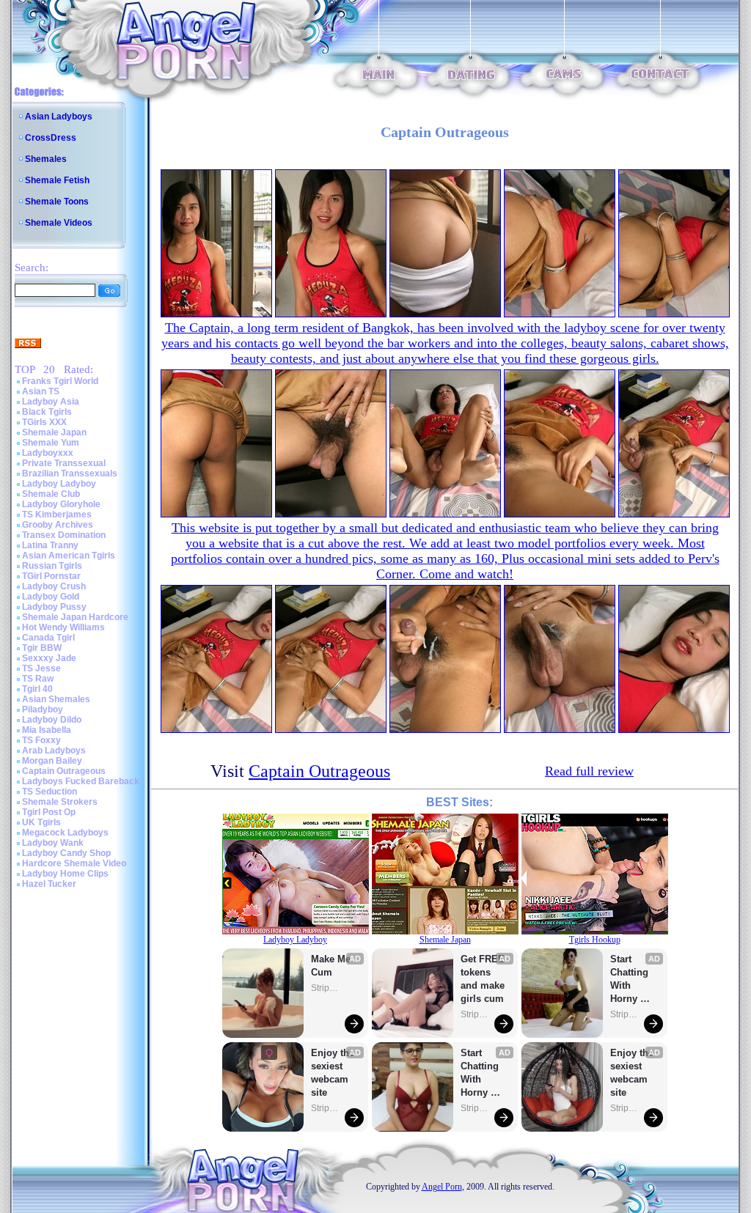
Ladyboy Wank (53, 843)
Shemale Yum (50, 443)
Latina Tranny (50, 545)
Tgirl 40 (37, 689)
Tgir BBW (42, 648)
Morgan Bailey (52, 761)
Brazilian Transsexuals (69, 473)
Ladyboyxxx (47, 453)
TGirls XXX (44, 422)
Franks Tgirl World (60, 381)
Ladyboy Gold (50, 596)
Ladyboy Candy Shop (66, 853)
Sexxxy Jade (49, 658)
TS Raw (38, 679)
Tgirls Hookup (594, 939)
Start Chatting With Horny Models (481, 1073)
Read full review (589, 771)
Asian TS (40, 391)
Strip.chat (325, 988)
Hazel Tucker (49, 884)
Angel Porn (442, 1186)
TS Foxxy (41, 740)
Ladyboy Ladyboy (59, 484)
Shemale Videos (58, 223)
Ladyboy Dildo (51, 720)
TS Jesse (41, 668)
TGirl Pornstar (51, 576)
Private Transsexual (64, 463)
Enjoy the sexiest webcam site (333, 1072)
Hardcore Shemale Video (74, 863)
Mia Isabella (46, 730)
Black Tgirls (47, 412)
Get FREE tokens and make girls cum (483, 979)
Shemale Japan (54, 432)
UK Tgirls (41, 822)
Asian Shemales (56, 699)
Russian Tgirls (52, 566)
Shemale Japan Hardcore (75, 617)
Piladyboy (42, 709)
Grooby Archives (57, 525)
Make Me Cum (332, 966)
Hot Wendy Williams (63, 627)
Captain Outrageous (64, 771)
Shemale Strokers (60, 802)
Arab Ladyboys (54, 750)
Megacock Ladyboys (65, 832)
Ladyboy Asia (50, 402)
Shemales (46, 159)
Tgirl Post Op (49, 812)
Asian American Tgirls (68, 555)
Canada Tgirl (48, 638)
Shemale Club (51, 494)
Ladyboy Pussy (54, 607)
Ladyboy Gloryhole (61, 504)
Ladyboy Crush (54, 586)
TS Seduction (49, 791)
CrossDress (50, 138)
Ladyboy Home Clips (65, 874)
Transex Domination (64, 535)
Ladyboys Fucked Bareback (80, 781)
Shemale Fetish (57, 180)
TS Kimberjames (57, 514)
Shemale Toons (57, 201)
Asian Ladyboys (58, 116)
